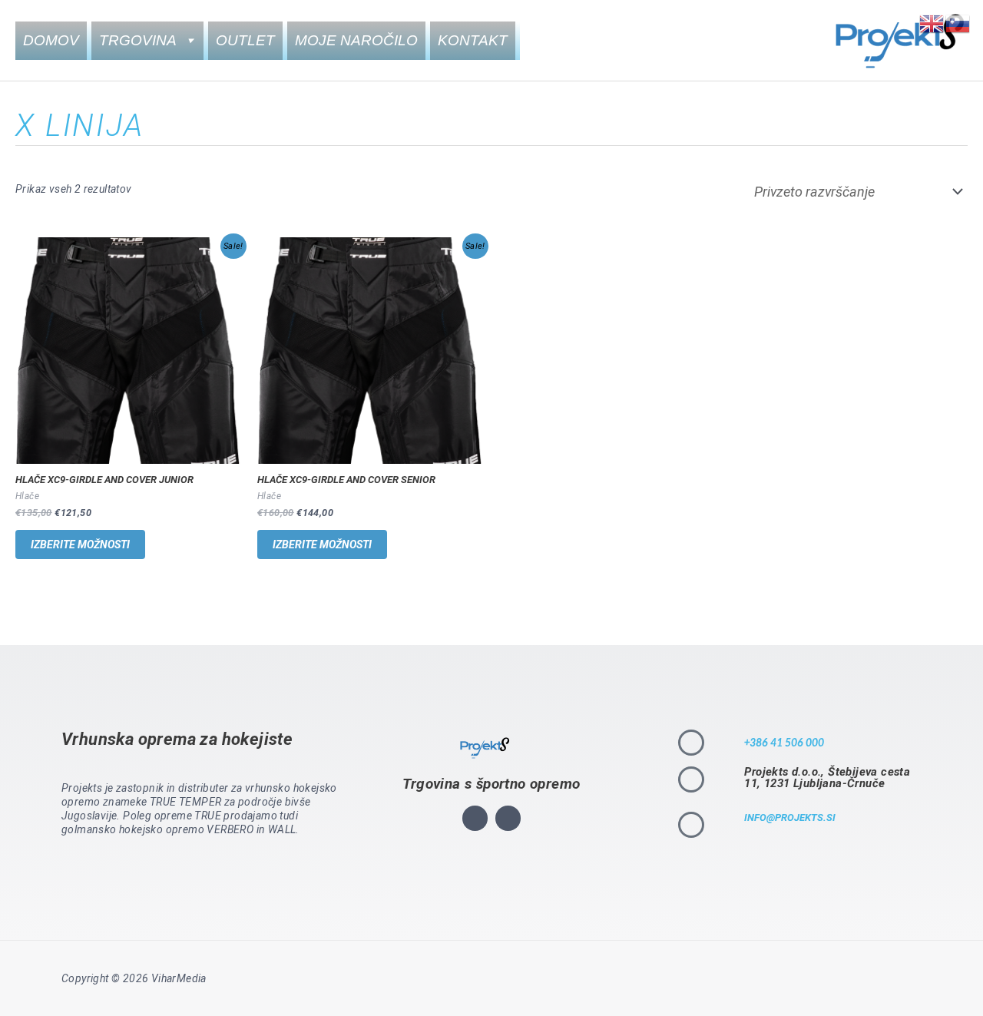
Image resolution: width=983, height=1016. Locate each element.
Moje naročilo (356, 40)
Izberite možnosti (80, 544)
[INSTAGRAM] (475, 818)
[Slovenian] (958, 22)
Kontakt (473, 40)
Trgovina (138, 40)
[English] (932, 22)
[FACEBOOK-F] (508, 818)
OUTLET (245, 40)
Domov (51, 40)
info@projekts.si (790, 817)
